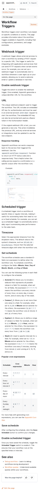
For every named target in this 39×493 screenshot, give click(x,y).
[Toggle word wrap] (31, 174)
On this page (8, 17)
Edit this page (9, 488)
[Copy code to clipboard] (35, 174)
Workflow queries (11, 467)
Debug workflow (11, 461)
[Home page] (3, 9)
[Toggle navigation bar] (3, 2)
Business (33, 24)
